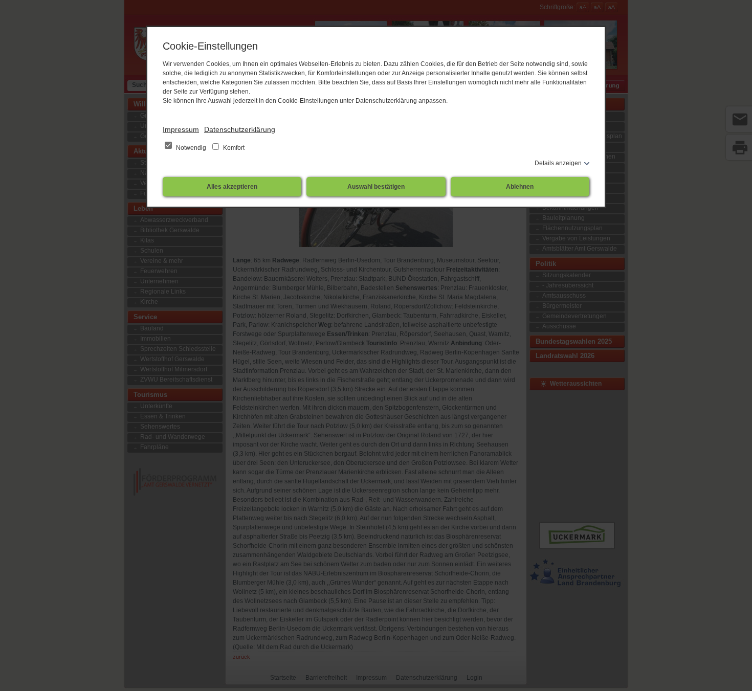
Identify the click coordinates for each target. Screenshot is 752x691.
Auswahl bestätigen (376, 186)
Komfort (233, 147)
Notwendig (191, 147)
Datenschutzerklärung (239, 129)
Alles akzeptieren (232, 186)
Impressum (181, 129)
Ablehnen (520, 186)
